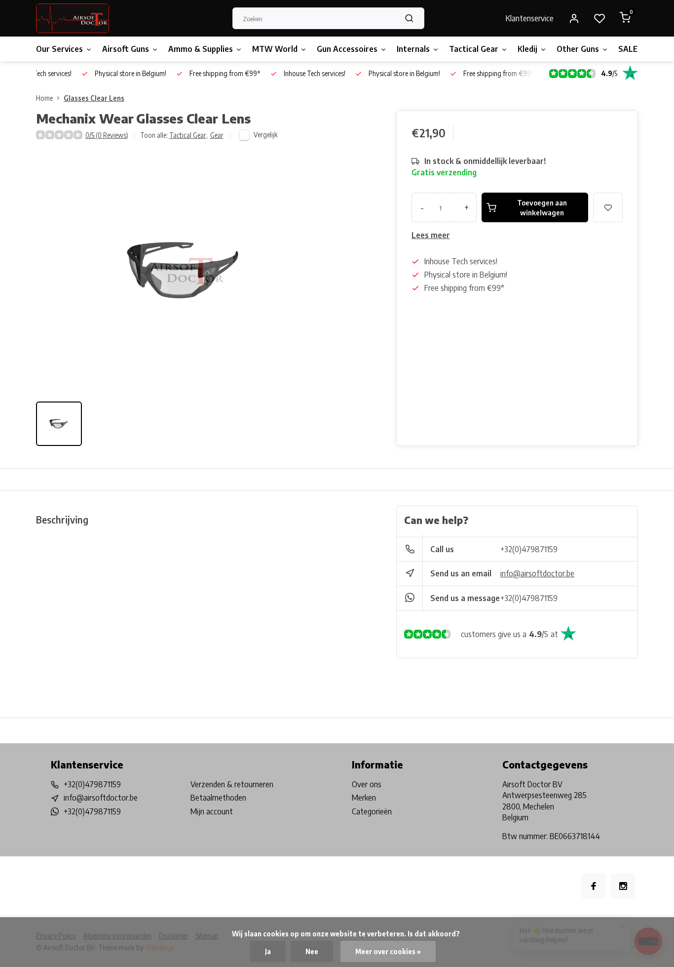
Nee (311, 951)
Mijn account (211, 811)
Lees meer (431, 235)
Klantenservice (530, 18)
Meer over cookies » (388, 951)
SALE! (629, 49)
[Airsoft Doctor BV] (72, 18)
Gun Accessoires (347, 49)
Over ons (366, 784)
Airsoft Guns (125, 49)
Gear (217, 135)
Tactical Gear (473, 49)
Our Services (59, 49)
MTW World (275, 49)
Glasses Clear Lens (94, 98)
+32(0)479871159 (529, 549)
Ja (268, 951)
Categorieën (372, 811)
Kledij (527, 49)
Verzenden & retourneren (231, 784)
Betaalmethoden (218, 798)
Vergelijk (266, 134)
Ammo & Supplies (200, 49)
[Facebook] (593, 886)
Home (44, 98)
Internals (413, 49)
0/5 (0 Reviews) (106, 135)
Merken (364, 798)
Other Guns (578, 49)
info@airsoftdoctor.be (537, 573)
